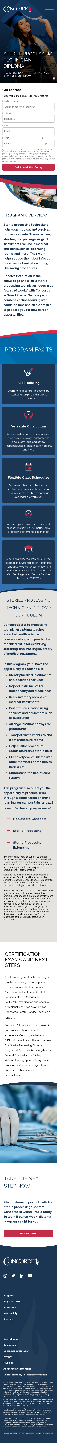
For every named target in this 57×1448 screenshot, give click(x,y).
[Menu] (49, 8)
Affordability (10, 1313)
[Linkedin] (21, 1276)
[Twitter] (13, 1275)
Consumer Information (16, 1351)
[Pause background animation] (54, 78)
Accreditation (11, 1339)
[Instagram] (5, 1276)
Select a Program (10, 101)
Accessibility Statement (17, 1368)
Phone (5, 138)
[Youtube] (30, 1275)
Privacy (7, 1357)
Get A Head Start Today (28, 167)
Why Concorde (11, 1301)
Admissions (9, 1307)
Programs (9, 1295)
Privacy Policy (15, 161)
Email (5, 126)
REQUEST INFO (28, 1233)
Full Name (7, 113)
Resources (9, 1345)
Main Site (8, 1363)
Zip (43, 138)
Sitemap (8, 1319)
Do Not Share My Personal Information (25, 1374)
